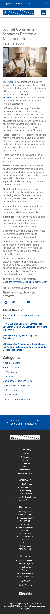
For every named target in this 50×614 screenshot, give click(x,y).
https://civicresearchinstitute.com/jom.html (27, 282)
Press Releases (11, 394)
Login (6, 3)
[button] (46, 3)
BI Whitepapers (10, 372)
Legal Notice (14, 603)
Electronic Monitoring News (23, 288)
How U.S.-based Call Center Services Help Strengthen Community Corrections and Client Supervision (25, 327)
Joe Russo (8, 82)
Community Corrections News (17, 381)
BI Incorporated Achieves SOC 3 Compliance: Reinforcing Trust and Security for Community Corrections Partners (24, 347)
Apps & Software (11, 367)
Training (20, 3)
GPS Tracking (10, 390)
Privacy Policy (26, 603)
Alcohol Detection (11, 363)
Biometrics (8, 376)
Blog (31, 3)
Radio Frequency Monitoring (17, 399)
